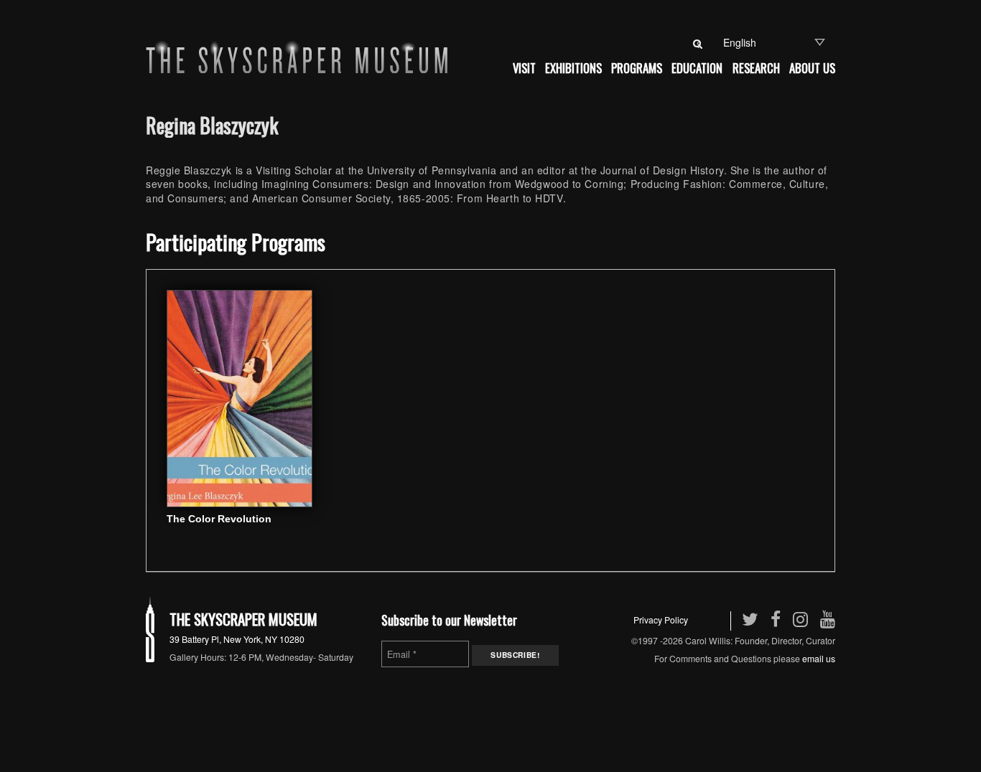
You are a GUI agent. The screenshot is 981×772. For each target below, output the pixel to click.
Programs (636, 68)
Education (696, 68)
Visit (524, 68)
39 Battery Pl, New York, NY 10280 (236, 639)
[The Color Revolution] (239, 397)
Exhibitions (573, 68)
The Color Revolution (219, 518)
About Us (812, 68)
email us (818, 658)
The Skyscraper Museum (243, 619)
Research (756, 68)
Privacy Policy (660, 619)
